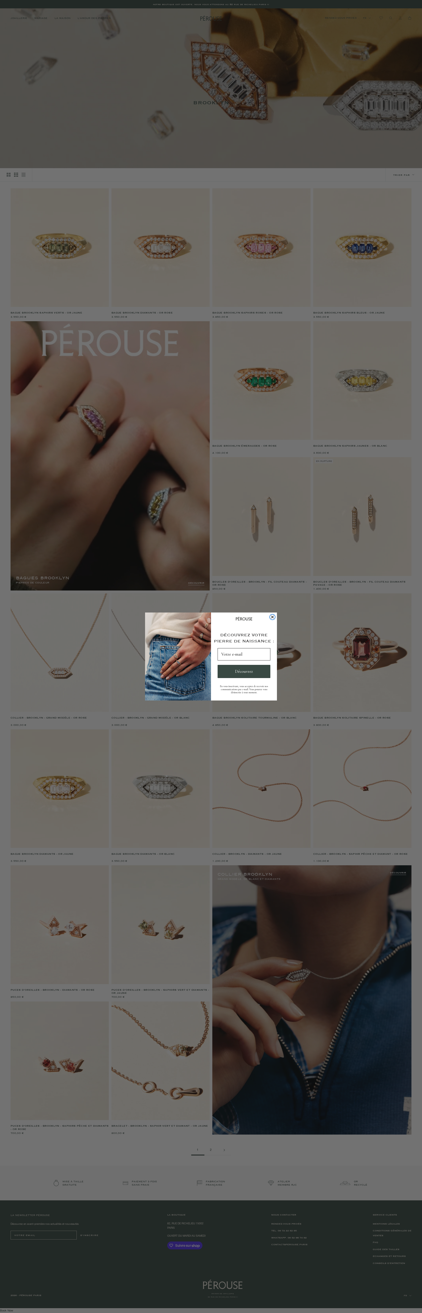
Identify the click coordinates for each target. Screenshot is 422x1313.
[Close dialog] (272, 617)
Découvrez (244, 671)
